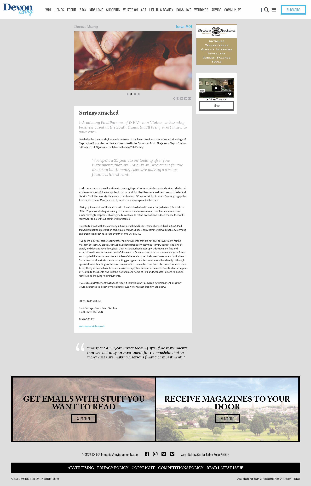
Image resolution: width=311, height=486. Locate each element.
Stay (83, 9)
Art (143, 9)
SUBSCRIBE (293, 9)
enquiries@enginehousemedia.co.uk (121, 454)
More (217, 105)
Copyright (143, 468)
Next (197, 65)
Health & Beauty (161, 9)
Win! (48, 9)
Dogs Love (183, 9)
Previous (69, 65)
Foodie (71, 9)
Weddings (201, 9)
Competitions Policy (180, 468)
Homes (59, 9)
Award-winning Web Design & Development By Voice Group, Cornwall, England (268, 478)
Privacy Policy (112, 468)
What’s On (130, 9)
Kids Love (96, 9)
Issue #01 (184, 26)
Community (232, 9)
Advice (216, 9)
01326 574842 (92, 454)
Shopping (113, 9)
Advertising (81, 468)
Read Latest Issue (225, 468)
